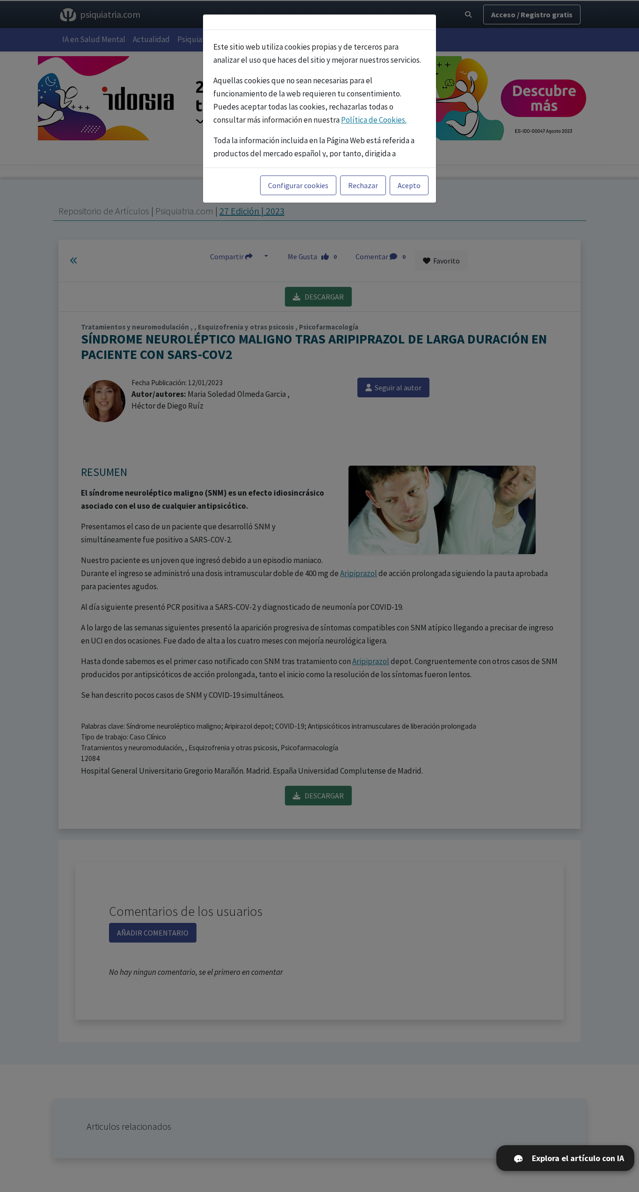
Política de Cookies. (374, 120)
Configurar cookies (298, 185)
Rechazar (363, 185)
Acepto (409, 185)
